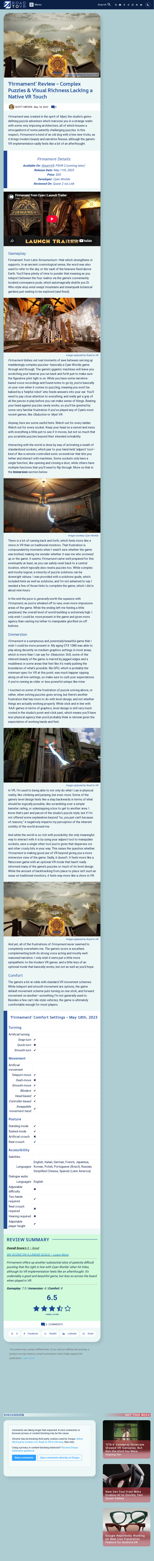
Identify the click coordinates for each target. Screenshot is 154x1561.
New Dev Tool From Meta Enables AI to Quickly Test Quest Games (124, 1495)
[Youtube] (120, 5)
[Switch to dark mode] (147, 4)
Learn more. (28, 1358)
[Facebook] (124, 5)
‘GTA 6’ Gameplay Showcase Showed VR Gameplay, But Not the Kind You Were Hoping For (124, 1449)
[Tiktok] (128, 5)
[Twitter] (116, 5)
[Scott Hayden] (12, 107)
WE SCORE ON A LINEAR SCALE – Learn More (38, 1254)
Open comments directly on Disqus (59, 1457)
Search (102, 4)
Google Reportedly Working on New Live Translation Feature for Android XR (125, 1539)
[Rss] (137, 5)
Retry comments (24, 1457)
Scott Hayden (23, 107)
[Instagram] (133, 5)
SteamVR (47, 165)
